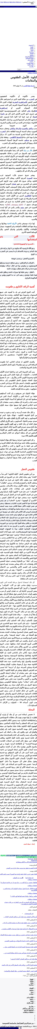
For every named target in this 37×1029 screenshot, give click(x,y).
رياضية (32, 61)
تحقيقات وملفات (32, 73)
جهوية (32, 47)
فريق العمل (24, 1023)
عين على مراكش (28, 1008)
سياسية (31, 51)
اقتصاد (32, 53)
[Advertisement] (18, 26)
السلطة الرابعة (29, 56)
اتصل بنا (17, 1023)
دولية (32, 50)
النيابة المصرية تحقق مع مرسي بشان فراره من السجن (21, 868)
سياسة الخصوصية (8, 1023)
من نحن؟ (31, 1023)
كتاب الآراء (31, 65)
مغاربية (31, 66)
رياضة (32, 999)
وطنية (32, 48)
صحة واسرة (30, 63)
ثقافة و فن (31, 60)
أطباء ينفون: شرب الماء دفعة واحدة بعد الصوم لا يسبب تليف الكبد (18, 874)
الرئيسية (31, 45)
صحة (32, 1001)
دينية (32, 992)
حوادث (31, 994)
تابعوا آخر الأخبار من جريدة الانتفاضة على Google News (21, 855)
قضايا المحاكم (30, 58)
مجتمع (32, 55)
